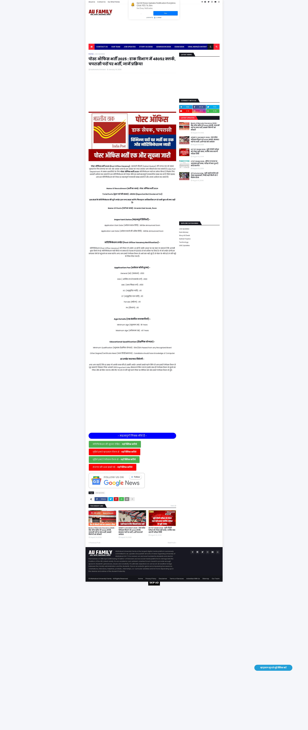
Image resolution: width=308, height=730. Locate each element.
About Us (92, 2)
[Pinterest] (116, 499)
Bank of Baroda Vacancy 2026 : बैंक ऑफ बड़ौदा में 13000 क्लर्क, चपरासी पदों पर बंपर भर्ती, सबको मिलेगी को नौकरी (102, 531)
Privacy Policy (151, 578)
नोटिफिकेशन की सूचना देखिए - (115, 444)
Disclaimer (163, 578)
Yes (165, 13)
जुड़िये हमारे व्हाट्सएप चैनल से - (114, 452)
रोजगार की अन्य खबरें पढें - (112, 467)
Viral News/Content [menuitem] (197, 47)
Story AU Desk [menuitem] (146, 47)
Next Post (171, 543)
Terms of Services (177, 578)
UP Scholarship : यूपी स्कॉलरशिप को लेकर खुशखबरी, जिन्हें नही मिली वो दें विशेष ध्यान (204, 175)
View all (173, 506)
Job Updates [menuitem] (130, 47)
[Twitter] (110, 499)
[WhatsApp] (121, 499)
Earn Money (183, 232)
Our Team (216, 578)
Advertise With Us (193, 578)
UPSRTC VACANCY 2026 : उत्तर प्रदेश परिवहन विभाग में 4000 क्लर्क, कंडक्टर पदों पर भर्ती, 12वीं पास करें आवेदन (132, 531)
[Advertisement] (176, 24)
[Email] (127, 499)
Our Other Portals (114, 2)
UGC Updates (184, 245)
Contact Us (101, 2)
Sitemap (205, 578)
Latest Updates (187, 118)
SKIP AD (154, 582)
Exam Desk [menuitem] (179, 47)
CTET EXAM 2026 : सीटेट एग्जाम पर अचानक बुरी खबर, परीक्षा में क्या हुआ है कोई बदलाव (204, 163)
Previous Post (95, 543)
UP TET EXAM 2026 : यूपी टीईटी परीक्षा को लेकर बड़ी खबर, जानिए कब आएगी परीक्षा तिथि (161, 530)
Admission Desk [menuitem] (163, 47)
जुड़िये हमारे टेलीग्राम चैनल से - (114, 459)
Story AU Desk (184, 235)
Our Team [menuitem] (115, 47)
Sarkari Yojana (184, 239)
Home (91, 54)
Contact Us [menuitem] (102, 47)
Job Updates (100, 54)
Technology (183, 242)
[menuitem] (92, 47)
